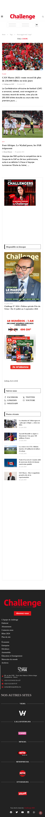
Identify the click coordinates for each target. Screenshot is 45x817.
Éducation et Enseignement (12, 656)
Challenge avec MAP (9, 84)
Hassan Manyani (8, 152)
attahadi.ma (22, 782)
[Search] (43, 17)
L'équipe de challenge (10, 620)
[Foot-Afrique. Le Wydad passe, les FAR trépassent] (22, 124)
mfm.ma (22, 742)
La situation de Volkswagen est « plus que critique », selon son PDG (29, 423)
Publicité (5, 623)
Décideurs (5, 649)
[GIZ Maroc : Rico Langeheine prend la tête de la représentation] (10, 476)
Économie (5, 642)
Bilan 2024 (6, 633)
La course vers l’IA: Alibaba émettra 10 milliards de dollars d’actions (29, 449)
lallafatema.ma (22, 722)
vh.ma (22, 703)
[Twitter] (17, 812)
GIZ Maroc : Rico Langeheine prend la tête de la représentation (29, 475)
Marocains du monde (10, 659)
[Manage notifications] (40, 813)
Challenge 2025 (29, 808)
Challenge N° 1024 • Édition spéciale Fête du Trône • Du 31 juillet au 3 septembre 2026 (22, 307)
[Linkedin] (28, 812)
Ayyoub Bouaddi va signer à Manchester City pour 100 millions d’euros (28, 436)
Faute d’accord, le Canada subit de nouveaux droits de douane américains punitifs (30, 462)
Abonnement (6, 627)
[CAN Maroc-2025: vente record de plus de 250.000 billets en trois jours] (22, 56)
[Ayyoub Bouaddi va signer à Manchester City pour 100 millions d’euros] (10, 437)
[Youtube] (22, 812)
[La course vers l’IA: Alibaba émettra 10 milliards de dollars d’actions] (10, 450)
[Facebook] (11, 812)
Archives (5, 663)
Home (3, 34)
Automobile (6, 652)
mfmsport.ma (22, 762)
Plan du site (6, 637)
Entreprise (5, 645)
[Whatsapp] (34, 812)
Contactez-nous (7, 630)
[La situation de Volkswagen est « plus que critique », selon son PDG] (10, 424)
